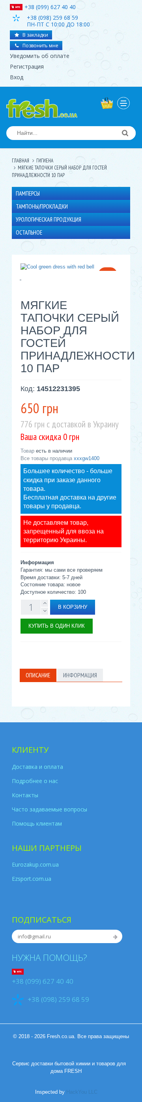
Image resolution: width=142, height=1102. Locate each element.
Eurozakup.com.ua (35, 864)
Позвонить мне (39, 45)
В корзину (72, 607)
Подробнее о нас (35, 781)
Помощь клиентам (37, 823)
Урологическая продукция (48, 219)
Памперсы (28, 193)
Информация (80, 675)
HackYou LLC (81, 1092)
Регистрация (27, 66)
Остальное (29, 232)
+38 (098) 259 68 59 (58, 999)
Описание (38, 675)
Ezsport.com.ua (31, 878)
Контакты (25, 795)
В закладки (34, 35)
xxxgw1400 (86, 458)
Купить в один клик (56, 626)
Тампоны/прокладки (42, 206)
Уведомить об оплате (39, 56)
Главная (20, 160)
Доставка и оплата (37, 766)
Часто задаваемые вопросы (49, 809)
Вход (16, 77)
